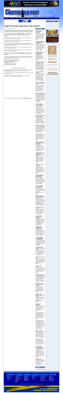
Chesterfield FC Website (40, 369)
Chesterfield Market (18, 375)
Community (37, 17)
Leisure (42, 17)
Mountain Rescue (51, 380)
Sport (17, 17)
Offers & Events (34, 374)
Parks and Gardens (43, 380)
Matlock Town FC (26, 378)
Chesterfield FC (26, 375)
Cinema (42, 375)
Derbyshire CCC (26, 377)
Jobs (52, 17)
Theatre (42, 379)
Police (50, 375)
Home (6, 17)
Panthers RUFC (26, 379)
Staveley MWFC (26, 376)
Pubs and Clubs (43, 377)
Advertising (8, 378)
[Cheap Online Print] (52, 26)
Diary (33, 379)
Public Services (30, 17)
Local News (11, 17)
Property (47, 17)
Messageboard (17, 376)
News (8, 374)
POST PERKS (22, 17)
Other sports (25, 380)
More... (37, 39)
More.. (39, 101)
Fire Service (50, 377)
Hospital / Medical (51, 376)
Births (16, 380)
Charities (16, 377)
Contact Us (8, 379)
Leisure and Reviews (18, 378)
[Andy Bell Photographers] (31, 3)
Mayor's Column (51, 378)
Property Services (34, 377)
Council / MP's (51, 379)
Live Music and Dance (44, 376)
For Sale (56, 17)
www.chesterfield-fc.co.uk (27, 98)
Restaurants (42, 378)
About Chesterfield (9, 377)
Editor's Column (9, 376)
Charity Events (17, 379)
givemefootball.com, (8, 70)
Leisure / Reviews (43, 374)
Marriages (16, 381)
